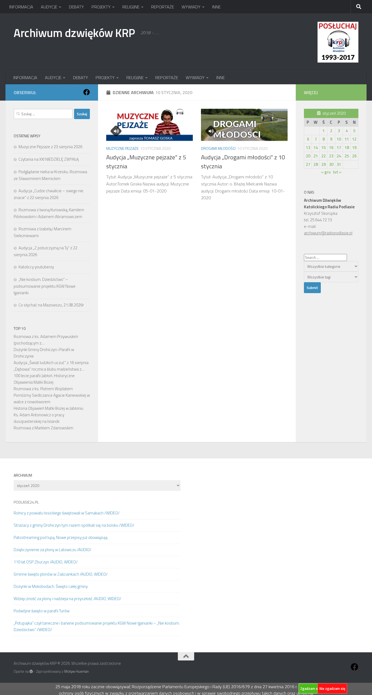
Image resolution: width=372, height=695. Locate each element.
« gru (326, 172)
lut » (337, 172)
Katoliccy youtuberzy (36, 267)
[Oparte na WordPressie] (31, 671)
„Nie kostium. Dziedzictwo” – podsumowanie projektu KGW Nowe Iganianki (44, 286)
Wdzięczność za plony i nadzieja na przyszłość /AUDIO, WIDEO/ (67, 598)
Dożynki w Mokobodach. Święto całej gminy (51, 586)
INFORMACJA (21, 7)
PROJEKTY (101, 7)
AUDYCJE (49, 7)
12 (354, 139)
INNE (216, 7)
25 (346, 156)
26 (354, 156)
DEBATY (76, 7)
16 (331, 147)
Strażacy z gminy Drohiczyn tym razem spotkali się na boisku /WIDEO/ (74, 525)
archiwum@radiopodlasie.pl (328, 233)
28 (315, 164)
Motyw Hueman (76, 671)
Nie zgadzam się (332, 688)
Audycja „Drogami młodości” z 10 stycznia (243, 162)
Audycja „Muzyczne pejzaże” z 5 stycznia (146, 162)
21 (315, 156)
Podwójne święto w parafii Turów (41, 611)
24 (339, 156)
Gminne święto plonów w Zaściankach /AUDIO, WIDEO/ (61, 574)
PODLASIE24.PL (26, 502)
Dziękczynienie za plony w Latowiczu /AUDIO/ (52, 550)
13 (308, 147)
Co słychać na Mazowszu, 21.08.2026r (51, 305)
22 (323, 156)
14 (315, 147)
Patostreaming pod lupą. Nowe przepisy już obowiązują (60, 537)
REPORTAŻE (162, 7)
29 (323, 164)
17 (339, 147)
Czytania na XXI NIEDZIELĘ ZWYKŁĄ (49, 159)
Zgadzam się (310, 688)
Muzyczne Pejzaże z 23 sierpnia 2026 (50, 147)
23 (331, 156)
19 (354, 147)
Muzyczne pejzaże (122, 148)
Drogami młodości (218, 148)
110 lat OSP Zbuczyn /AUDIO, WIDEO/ (46, 562)
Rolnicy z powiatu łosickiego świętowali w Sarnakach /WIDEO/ (67, 513)
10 (339, 139)
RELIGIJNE (130, 7)
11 (346, 139)
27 (308, 164)
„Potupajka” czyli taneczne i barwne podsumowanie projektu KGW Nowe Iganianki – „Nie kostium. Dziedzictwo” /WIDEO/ (97, 626)
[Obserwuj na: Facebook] (86, 92)
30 (331, 164)
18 (346, 147)
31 (339, 164)
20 (308, 156)
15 (323, 147)
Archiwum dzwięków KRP (74, 32)
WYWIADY (191, 7)
